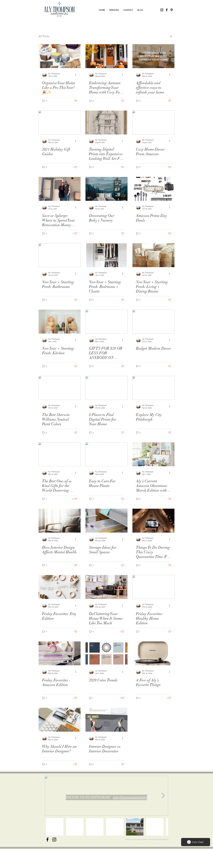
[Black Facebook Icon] (47, 839)
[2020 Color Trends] (106, 653)
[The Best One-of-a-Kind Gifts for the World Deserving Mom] (60, 454)
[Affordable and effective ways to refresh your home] (153, 56)
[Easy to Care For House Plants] (106, 454)
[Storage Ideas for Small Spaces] (106, 521)
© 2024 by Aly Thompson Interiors (136, 839)
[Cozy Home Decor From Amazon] (153, 122)
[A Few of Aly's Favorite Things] (153, 653)
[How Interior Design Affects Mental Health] (60, 521)
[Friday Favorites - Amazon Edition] (60, 653)
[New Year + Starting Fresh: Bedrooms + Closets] (106, 255)
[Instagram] (162, 10)
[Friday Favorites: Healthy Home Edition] (153, 587)
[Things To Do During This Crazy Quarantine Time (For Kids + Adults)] (153, 521)
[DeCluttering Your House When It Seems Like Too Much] (106, 587)
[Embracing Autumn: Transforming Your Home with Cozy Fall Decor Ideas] (106, 56)
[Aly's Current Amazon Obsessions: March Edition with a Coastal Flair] (153, 454)
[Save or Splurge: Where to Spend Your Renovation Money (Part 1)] (60, 189)
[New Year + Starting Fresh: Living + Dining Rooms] (153, 255)
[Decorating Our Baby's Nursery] (106, 189)
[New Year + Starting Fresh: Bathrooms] (60, 255)
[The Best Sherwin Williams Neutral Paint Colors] (60, 388)
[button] (171, 36)
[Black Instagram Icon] (54, 839)
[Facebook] (167, 10)
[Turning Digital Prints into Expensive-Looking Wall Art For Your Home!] (106, 122)
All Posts (44, 36)
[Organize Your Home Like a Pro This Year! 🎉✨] (60, 56)
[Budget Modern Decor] (153, 322)
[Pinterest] (172, 10)
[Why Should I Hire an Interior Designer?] (60, 720)
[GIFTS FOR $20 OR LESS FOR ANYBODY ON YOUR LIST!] (106, 322)
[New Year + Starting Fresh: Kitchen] (60, 322)
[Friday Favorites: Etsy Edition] (60, 587)
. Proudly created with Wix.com (158, 839)
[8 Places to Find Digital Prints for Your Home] (106, 388)
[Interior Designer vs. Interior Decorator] (106, 720)
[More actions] (76, 74)
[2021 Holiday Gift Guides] (60, 122)
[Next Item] (163, 796)
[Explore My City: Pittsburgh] (153, 388)
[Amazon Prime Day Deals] (153, 189)
